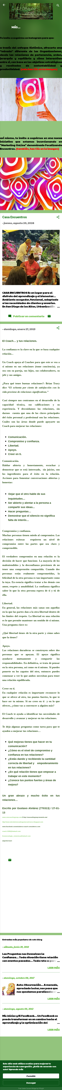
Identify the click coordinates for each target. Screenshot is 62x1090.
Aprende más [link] (16, 1069)
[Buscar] (58, 5)
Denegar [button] (31, 1082)
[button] (58, 217)
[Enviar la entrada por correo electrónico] (49, 317)
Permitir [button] (31, 1076)
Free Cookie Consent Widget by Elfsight (31, 1088)
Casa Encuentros (14, 217)
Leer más (54, 967)
